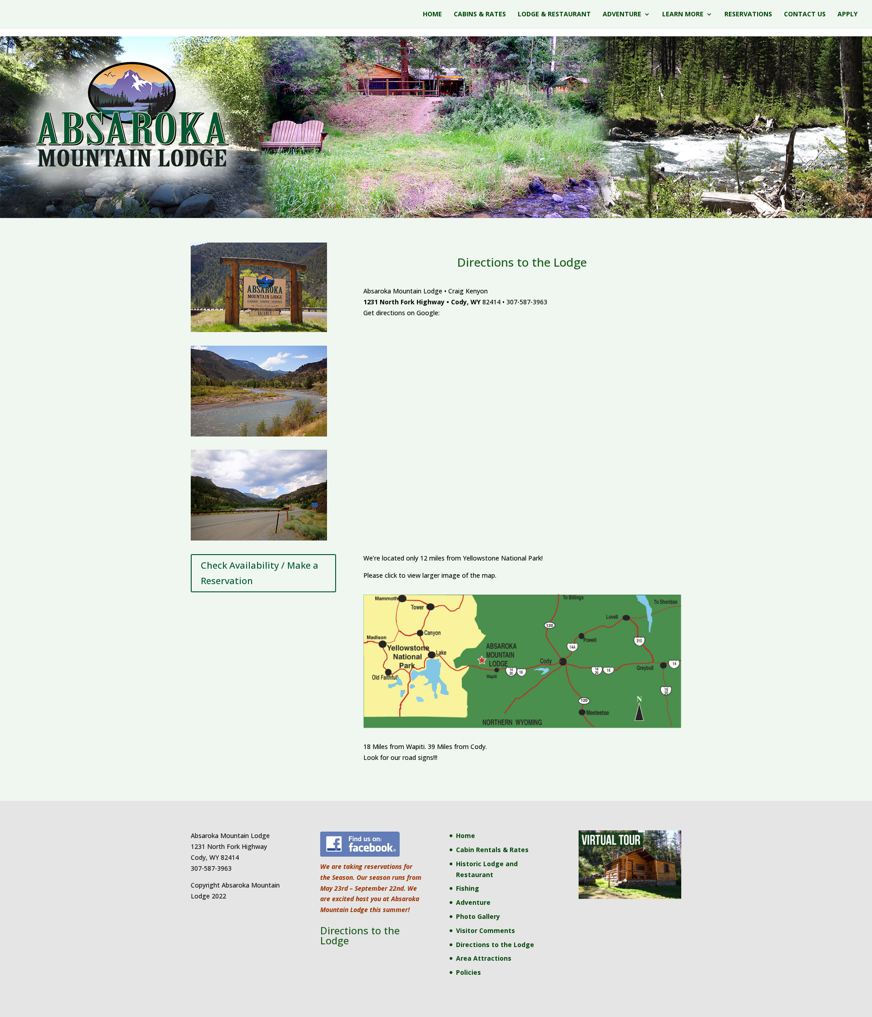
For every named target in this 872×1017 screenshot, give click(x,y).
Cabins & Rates (480, 14)
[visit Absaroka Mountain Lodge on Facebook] (360, 855)
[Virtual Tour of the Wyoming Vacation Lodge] (630, 896)
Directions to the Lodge (495, 944)
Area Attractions (483, 958)
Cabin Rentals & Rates (492, 849)
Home (432, 14)
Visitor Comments (485, 930)
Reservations (748, 14)
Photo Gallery (478, 916)
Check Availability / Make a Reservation (259, 573)
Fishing (467, 888)
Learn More (683, 14)
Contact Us (805, 14)
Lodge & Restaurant (554, 14)
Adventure (622, 14)
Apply (847, 14)
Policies (468, 972)
